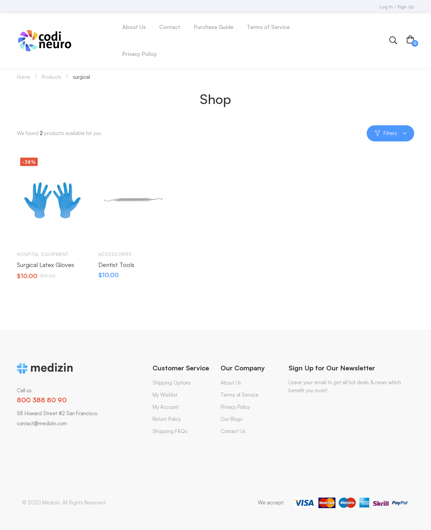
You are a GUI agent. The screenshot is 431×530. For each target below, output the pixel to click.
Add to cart (28, 235)
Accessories (115, 254)
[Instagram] (57, 437)
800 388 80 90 (42, 400)
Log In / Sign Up (396, 6)
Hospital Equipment (43, 254)
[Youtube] (47, 437)
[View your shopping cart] (410, 40)
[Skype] (37, 437)
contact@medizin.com (42, 423)
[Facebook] (27, 437)
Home (23, 77)
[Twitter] (17, 437)
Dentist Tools (116, 264)
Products (51, 77)
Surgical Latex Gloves (45, 264)
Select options (110, 235)
